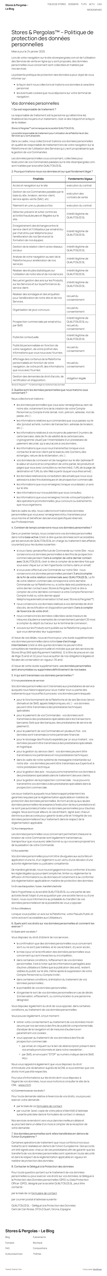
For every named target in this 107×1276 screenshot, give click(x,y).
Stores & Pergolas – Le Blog (29, 1230)
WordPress (97, 1269)
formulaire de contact (49, 1106)
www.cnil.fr (24, 1085)
